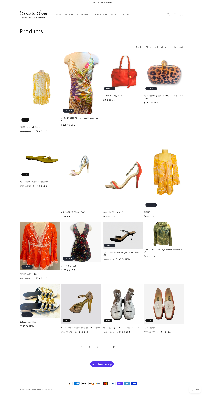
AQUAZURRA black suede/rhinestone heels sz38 (121, 253)
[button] (68, 14)
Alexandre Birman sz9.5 (113, 212)
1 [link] (81, 347)
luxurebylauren (32, 389)
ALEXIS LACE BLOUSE (29, 274)
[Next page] (122, 347)
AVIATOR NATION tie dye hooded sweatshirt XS (163, 250)
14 (114, 347)
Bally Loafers (149, 328)
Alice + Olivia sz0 (68, 266)
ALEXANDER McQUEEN (112, 96)
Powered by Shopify (46, 389)
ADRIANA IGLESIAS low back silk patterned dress (79, 119)
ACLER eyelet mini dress (30, 127)
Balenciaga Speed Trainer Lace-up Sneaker (121, 328)
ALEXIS (147, 212)
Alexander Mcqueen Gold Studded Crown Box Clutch (164, 97)
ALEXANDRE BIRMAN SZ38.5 (73, 212)
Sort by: (139, 47)
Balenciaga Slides (28, 322)
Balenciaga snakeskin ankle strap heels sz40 (80, 328)
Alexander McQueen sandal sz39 (34, 182)
